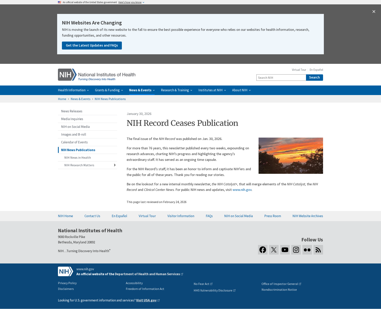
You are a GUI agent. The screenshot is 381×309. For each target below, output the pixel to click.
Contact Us (92, 216)
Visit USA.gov (146, 300)
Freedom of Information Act (145, 289)
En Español (316, 69)
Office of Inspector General (280, 284)
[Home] (96, 75)
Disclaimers (66, 289)
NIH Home (65, 216)
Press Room (272, 216)
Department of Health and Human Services (147, 274)
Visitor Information (180, 216)
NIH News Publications (110, 99)
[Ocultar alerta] (373, 11)
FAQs (209, 216)
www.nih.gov (242, 189)
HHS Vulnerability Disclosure (213, 290)
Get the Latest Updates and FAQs (92, 45)
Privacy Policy (67, 283)
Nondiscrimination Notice (279, 290)
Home (62, 99)
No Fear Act (201, 284)
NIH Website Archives (307, 216)
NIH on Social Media (238, 216)
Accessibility (134, 283)
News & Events (80, 99)
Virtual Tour (299, 69)
